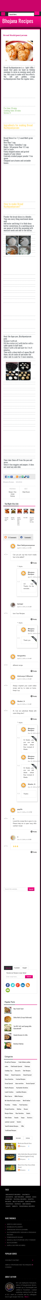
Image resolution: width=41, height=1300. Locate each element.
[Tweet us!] (8, 476)
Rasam (26, 1109)
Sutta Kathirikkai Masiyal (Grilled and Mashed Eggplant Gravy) (27, 1155)
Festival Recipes (20, 1079)
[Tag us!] (25, 476)
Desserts (17, 1070)
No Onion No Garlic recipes (12, 1100)
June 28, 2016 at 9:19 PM (24, 839)
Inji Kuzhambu (12, 1242)
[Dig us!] (28, 476)
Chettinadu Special (16, 1066)
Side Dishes (8, 1117)
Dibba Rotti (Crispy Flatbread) (22, 1017)
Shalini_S (21, 701)
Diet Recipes (27, 1070)
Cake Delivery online (24, 1062)
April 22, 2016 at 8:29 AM (24, 658)
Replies (21, 566)
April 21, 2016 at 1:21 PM (24, 548)
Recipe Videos (9, 1113)
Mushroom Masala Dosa (25, 1143)
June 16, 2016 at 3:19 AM (24, 704)
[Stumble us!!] (22, 476)
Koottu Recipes (9, 1087)
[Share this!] (6, 476)
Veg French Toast (18, 1008)
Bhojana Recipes (17, 20)
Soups (23, 1117)
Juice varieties (19, 1083)
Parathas (7, 1105)
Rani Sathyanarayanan (26, 545)
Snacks (16, 1117)
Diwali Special (27, 1075)
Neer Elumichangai (14, 1224)
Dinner (7, 1075)
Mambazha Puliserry (15, 1227)
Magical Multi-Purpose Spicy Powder (21, 1240)
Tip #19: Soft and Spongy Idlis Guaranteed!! (22, 1027)
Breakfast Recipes (10, 1062)
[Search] (36, 13)
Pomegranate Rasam (15, 1237)
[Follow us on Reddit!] (19, 476)
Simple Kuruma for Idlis (20, 1035)
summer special (9, 1122)
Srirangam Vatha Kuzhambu (17, 1229)
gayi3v (19, 809)
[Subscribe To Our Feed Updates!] (17, 476)
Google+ (25, 968)
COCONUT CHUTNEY (19, 1260)
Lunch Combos (9, 1092)
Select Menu (3, 14)
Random (8, 1138)
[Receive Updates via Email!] (14, 476)
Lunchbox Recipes (21, 1092)
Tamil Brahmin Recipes (11, 1126)
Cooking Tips (9, 1070)
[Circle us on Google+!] (11, 476)
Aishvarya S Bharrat (25, 676)
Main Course (8, 1096)
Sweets (19, 1122)
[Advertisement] (18, 5)
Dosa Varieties (9, 1079)
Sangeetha (21, 656)
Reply (35, 563)
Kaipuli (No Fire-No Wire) (16, 1245)
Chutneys (27, 1066)
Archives (28, 1138)
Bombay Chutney (18, 1043)
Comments (27, 537)
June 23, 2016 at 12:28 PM (24, 812)
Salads (28, 1113)
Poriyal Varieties (9, 1109)
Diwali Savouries (16, 1075)
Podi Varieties (23, 1105)
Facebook (16, 968)
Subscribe (8, 968)
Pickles (15, 1105)
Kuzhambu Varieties (22, 1087)
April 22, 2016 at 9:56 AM (24, 679)
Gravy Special (9, 1083)
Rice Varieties (20, 1113)
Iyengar (20, 604)
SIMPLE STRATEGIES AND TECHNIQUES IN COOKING (19, 1266)
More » (27, 1297)
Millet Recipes (19, 1096)
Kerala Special (30, 1083)
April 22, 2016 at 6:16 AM (24, 606)
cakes (6, 1066)
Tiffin (22, 1126)
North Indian (26, 1100)
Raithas (19, 1109)
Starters (29, 1117)
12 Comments (12, 537)
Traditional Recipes (10, 1130)
